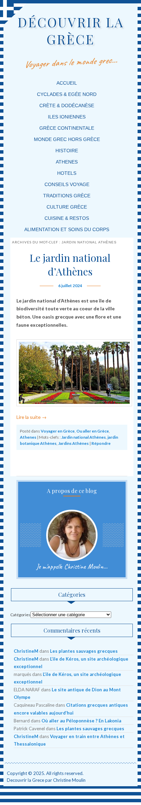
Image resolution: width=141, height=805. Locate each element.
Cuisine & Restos (66, 218)
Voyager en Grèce (58, 431)
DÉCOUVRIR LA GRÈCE (70, 30)
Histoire (66, 150)
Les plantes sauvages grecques (84, 651)
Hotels (66, 173)
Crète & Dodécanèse (66, 105)
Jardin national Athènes (83, 437)
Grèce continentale (66, 128)
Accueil (66, 83)
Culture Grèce (67, 207)
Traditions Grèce (66, 195)
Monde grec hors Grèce (67, 139)
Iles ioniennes (67, 116)
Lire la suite (31, 417)
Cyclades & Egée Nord (67, 94)
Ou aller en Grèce (92, 431)
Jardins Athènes (73, 443)
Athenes (67, 162)
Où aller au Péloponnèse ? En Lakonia (81, 720)
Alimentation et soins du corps (66, 229)
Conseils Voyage (66, 184)
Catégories (20, 614)
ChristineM (26, 651)
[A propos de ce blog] (72, 535)
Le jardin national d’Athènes (70, 264)
